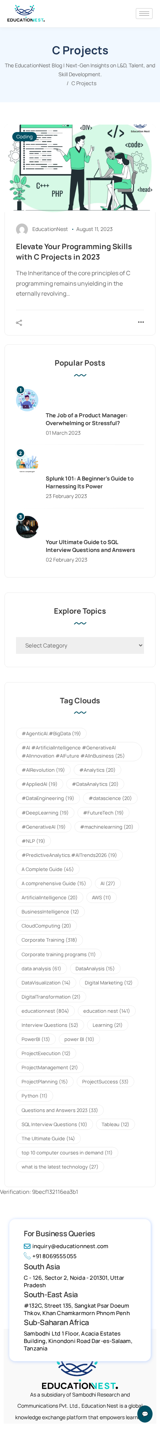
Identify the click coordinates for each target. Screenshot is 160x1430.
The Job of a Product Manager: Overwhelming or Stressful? (87, 419)
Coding (24, 136)
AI (107, 883)
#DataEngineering (48, 798)
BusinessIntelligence (50, 911)
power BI (79, 1039)
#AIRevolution (43, 770)
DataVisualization (46, 982)
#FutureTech (103, 812)
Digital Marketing (109, 982)
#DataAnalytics (95, 784)
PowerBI (36, 1039)
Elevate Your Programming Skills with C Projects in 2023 (74, 251)
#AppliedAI (40, 784)
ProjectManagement (50, 1067)
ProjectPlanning (45, 1081)
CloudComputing (46, 925)
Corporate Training (49, 939)
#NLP (33, 841)
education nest (106, 1011)
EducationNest (50, 228)
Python (35, 1095)
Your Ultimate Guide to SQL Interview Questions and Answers (90, 546)
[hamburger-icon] (144, 13)
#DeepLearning (45, 812)
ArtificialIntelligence (50, 897)
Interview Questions (50, 1025)
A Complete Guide (48, 869)
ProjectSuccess (105, 1081)
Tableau (115, 1124)
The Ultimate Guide (48, 1138)
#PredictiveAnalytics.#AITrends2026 (69, 855)
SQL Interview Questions (54, 1124)
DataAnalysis (95, 968)
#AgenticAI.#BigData (51, 733)
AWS (101, 897)
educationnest (45, 1011)
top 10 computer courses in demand (67, 1152)
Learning (108, 1025)
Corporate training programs (59, 954)
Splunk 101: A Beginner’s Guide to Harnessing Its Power (90, 482)
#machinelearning (107, 826)
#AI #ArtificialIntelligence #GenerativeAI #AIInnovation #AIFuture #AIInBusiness (73, 751)
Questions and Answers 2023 (60, 1110)
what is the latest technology (60, 1166)
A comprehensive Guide (54, 883)
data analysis (41, 968)
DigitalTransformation (51, 996)
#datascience (110, 798)
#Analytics (97, 770)
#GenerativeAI (44, 826)
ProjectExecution (46, 1053)
